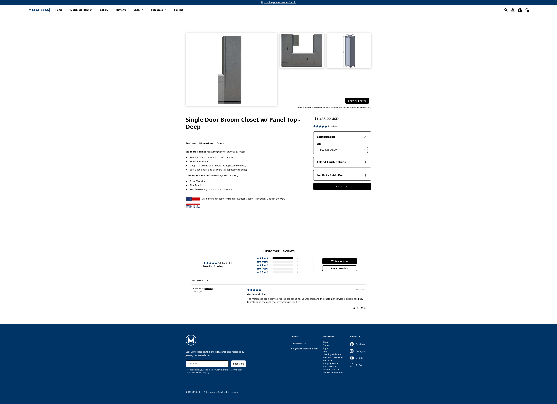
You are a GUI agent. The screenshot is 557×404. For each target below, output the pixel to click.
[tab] (191, 143)
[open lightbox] (231, 69)
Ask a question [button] (339, 268)
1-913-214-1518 (298, 343)
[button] (60, 10)
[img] (254, 290)
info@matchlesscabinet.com (304, 348)
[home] (39, 10)
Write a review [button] (339, 261)
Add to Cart (342, 186)
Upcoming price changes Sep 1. (278, 2)
